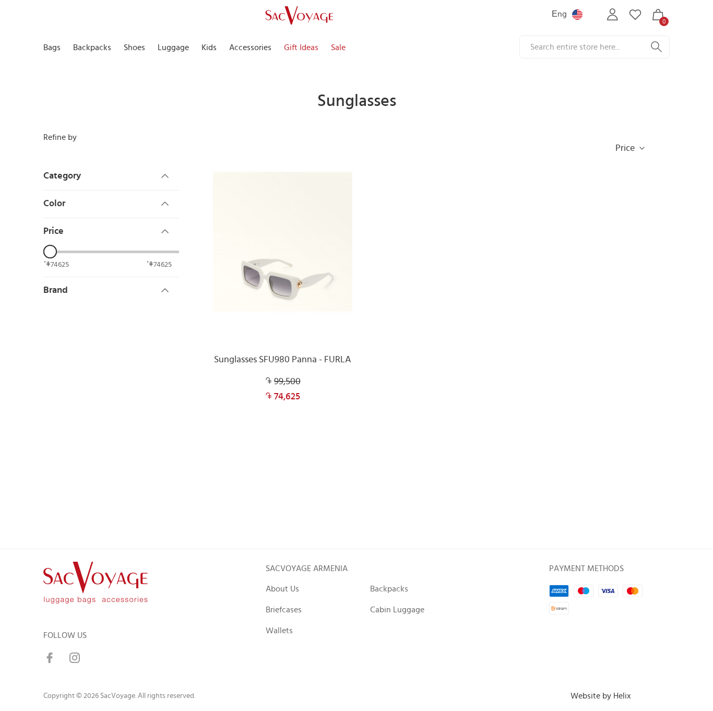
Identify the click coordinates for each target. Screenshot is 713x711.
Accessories (250, 47)
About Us (282, 589)
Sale (338, 47)
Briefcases (284, 610)
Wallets (279, 630)
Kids (209, 47)
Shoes (134, 47)
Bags (52, 47)
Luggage (173, 47)
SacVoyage (298, 15)
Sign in (612, 14)
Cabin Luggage (397, 610)
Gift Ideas (301, 47)
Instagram (74, 657)
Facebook (49, 657)
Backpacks (92, 47)
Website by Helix (601, 696)
